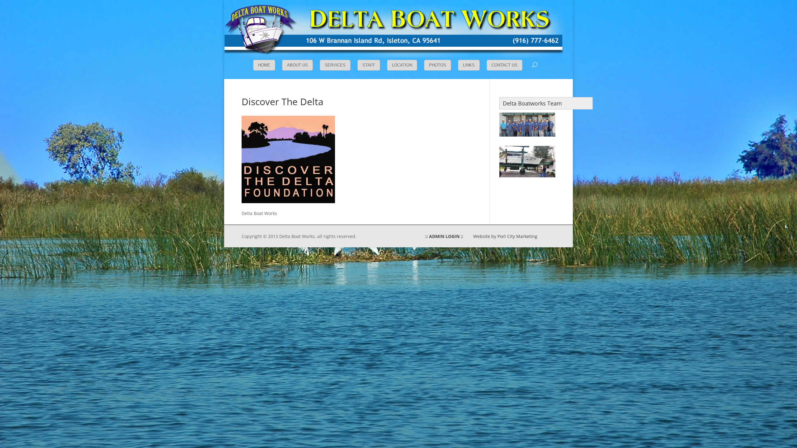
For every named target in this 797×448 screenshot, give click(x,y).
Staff (368, 65)
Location (402, 65)
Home (264, 65)
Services (335, 65)
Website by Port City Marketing (505, 236)
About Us (297, 65)
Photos (437, 65)
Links (469, 65)
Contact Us (504, 65)
